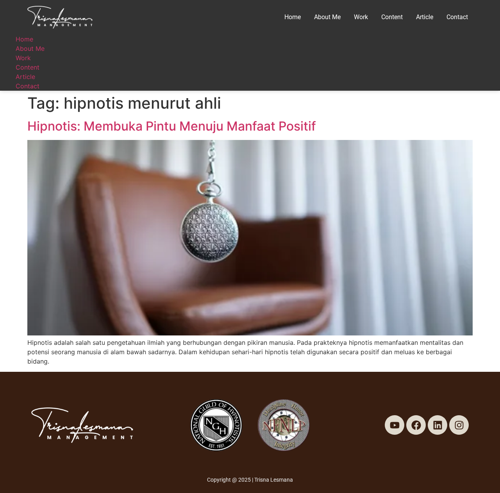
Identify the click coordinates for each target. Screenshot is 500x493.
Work (361, 17)
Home (292, 17)
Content (392, 17)
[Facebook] (416, 425)
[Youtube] (394, 425)
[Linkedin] (437, 425)
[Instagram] (459, 425)
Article (424, 17)
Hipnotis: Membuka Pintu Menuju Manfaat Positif (171, 126)
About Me (327, 17)
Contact (457, 17)
